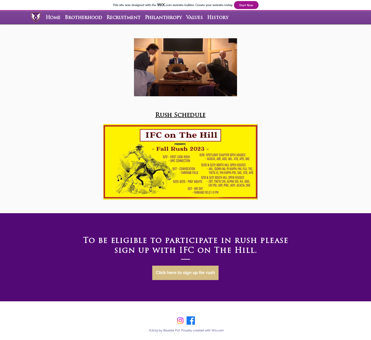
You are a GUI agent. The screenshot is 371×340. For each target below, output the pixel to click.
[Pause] (139, 90)
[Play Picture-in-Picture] (224, 90)
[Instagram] (180, 320)
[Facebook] (191, 320)
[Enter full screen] (231, 90)
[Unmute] (147, 90)
